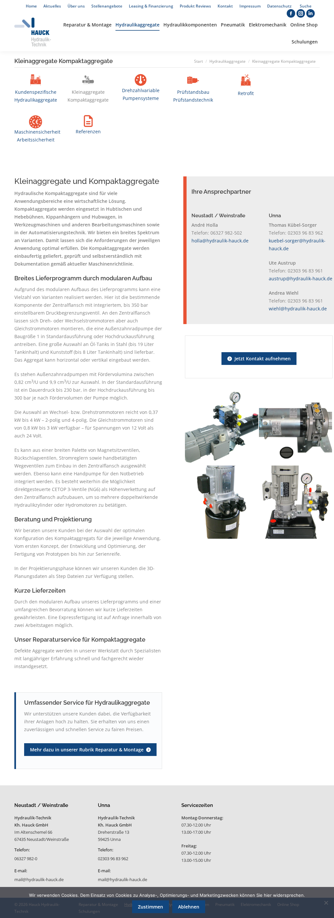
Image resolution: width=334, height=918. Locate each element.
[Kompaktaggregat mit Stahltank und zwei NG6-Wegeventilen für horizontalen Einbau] (222, 428)
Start (198, 61)
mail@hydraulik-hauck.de (39, 879)
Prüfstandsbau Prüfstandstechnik (193, 96)
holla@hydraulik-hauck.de (220, 241)
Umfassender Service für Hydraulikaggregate (87, 702)
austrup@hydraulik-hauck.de (300, 278)
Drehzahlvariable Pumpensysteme (140, 94)
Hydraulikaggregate (227, 61)
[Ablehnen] (326, 902)
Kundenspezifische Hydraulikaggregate (35, 96)
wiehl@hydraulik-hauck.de (298, 308)
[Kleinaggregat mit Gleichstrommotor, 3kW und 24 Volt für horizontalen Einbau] (296, 428)
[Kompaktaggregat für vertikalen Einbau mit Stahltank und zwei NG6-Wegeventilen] (296, 503)
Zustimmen (150, 907)
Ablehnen (188, 907)
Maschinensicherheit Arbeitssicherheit (37, 136)
